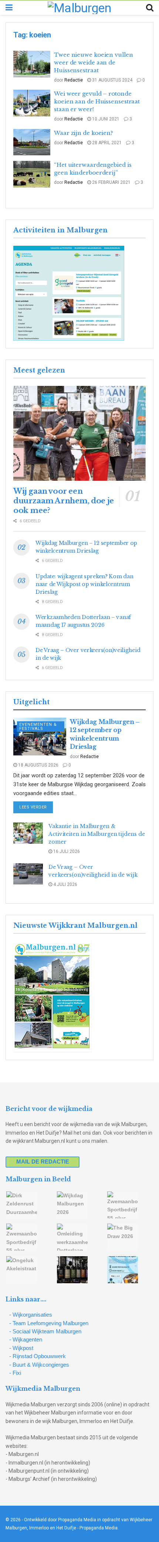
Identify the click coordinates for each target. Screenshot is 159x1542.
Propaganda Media (99, 1528)
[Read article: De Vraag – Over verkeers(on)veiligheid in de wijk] (28, 873)
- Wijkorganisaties (30, 1314)
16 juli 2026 (66, 851)
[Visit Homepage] (79, 7)
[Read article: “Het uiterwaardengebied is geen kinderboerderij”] (31, 174)
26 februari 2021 (111, 182)
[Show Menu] (9, 7)
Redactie (73, 80)
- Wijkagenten (25, 1339)
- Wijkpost (21, 1348)
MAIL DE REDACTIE (42, 1161)
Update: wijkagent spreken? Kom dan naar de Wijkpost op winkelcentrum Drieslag (84, 584)
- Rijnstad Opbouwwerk (37, 1356)
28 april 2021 (106, 142)
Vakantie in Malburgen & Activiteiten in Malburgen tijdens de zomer (96, 834)
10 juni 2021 (105, 119)
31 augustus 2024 (111, 80)
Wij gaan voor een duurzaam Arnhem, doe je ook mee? (63, 501)
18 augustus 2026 (37, 765)
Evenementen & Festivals (38, 726)
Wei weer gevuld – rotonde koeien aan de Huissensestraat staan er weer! (97, 101)
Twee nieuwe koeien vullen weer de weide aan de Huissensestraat (93, 62)
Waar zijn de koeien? (83, 132)
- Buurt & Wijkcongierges (39, 1364)
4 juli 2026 (64, 884)
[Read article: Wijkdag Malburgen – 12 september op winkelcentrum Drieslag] (39, 736)
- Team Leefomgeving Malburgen (48, 1323)
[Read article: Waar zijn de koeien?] (31, 142)
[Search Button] (149, 7)
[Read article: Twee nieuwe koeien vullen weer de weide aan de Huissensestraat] (31, 64)
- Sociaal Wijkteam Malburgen (45, 1331)
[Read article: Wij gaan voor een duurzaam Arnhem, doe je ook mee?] (79, 433)
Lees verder (36, 807)
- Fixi (15, 1373)
